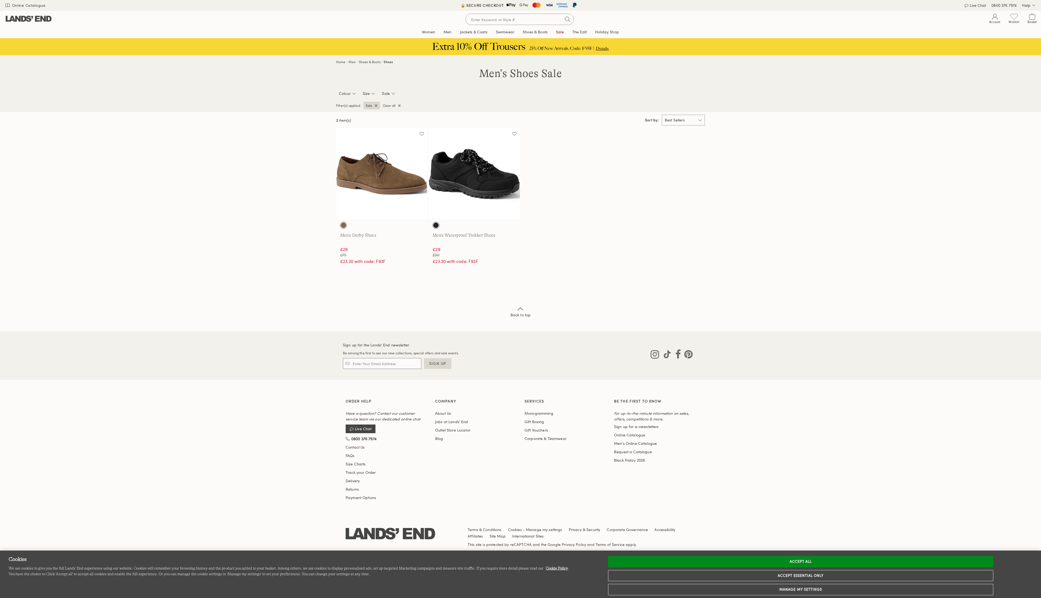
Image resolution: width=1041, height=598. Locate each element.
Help (1026, 5)
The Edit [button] (579, 31)
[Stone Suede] (343, 225)
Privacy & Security (584, 529)
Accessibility (664, 529)
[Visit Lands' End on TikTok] (665, 355)
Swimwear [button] (505, 31)
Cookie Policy (557, 568)
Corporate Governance (627, 529)
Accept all (801, 561)
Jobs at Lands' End (451, 421)
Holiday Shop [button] (607, 31)
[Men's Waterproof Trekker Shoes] (474, 173)
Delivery (353, 480)
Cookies (515, 529)
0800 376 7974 (1004, 5)
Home (341, 62)
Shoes (388, 62)
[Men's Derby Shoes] (381, 173)
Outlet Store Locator (452, 430)
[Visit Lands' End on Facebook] (676, 355)
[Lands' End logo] (390, 534)
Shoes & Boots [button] (535, 31)
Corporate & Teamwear (546, 438)
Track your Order (361, 472)
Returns (352, 489)
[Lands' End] (28, 19)
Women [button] (428, 31)
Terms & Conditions (485, 529)
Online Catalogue (28, 5)
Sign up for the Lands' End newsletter (376, 345)
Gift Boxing (534, 421)
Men (352, 62)
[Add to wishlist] (422, 134)
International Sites (528, 536)
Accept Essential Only (801, 575)
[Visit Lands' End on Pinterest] (687, 355)
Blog (439, 438)
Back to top (520, 314)
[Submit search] (567, 19)
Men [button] (447, 31)
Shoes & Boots (370, 62)
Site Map (498, 536)
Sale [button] (560, 31)
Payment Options (361, 497)
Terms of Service (610, 544)
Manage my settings (800, 589)
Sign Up (437, 363)
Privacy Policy (574, 544)
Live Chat (978, 5)
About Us (443, 413)
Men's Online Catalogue (635, 443)
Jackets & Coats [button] (473, 31)
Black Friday (629, 460)
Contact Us (355, 447)
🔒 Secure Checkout (482, 5)
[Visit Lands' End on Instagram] (655, 355)
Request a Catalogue (633, 451)
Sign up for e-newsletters (636, 426)
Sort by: (652, 120)
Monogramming (539, 413)
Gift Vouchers (536, 430)
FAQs (350, 455)
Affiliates (475, 536)
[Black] (436, 225)
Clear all (389, 105)
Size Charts (356, 464)
